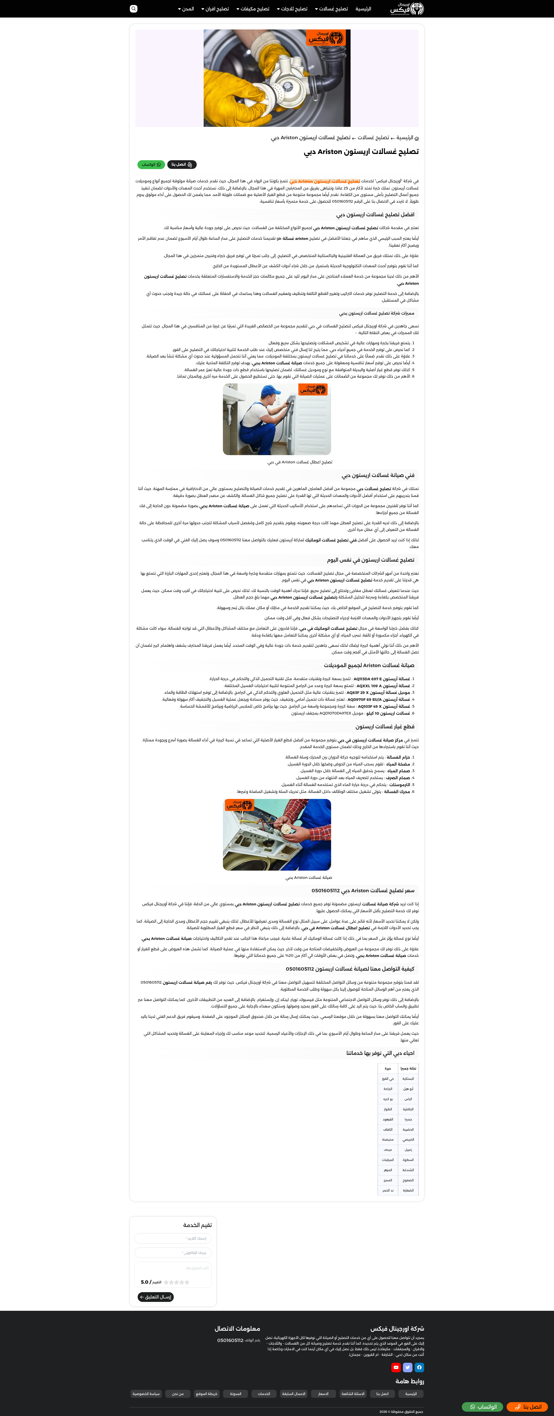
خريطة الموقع (206, 1394)
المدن (188, 8)
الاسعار (323, 1394)
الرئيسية (363, 8)
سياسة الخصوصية (146, 1394)
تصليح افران (217, 8)
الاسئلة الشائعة (353, 1394)
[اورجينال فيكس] (407, 8)
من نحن (178, 1394)
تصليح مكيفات (255, 8)
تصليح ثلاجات (294, 8)
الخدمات (264, 1394)
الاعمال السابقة (293, 1394)
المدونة (235, 1394)
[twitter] (407, 1367)
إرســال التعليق (157, 1297)
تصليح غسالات (333, 8)
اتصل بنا (382, 1394)
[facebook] (419, 1367)
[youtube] (396, 1367)
